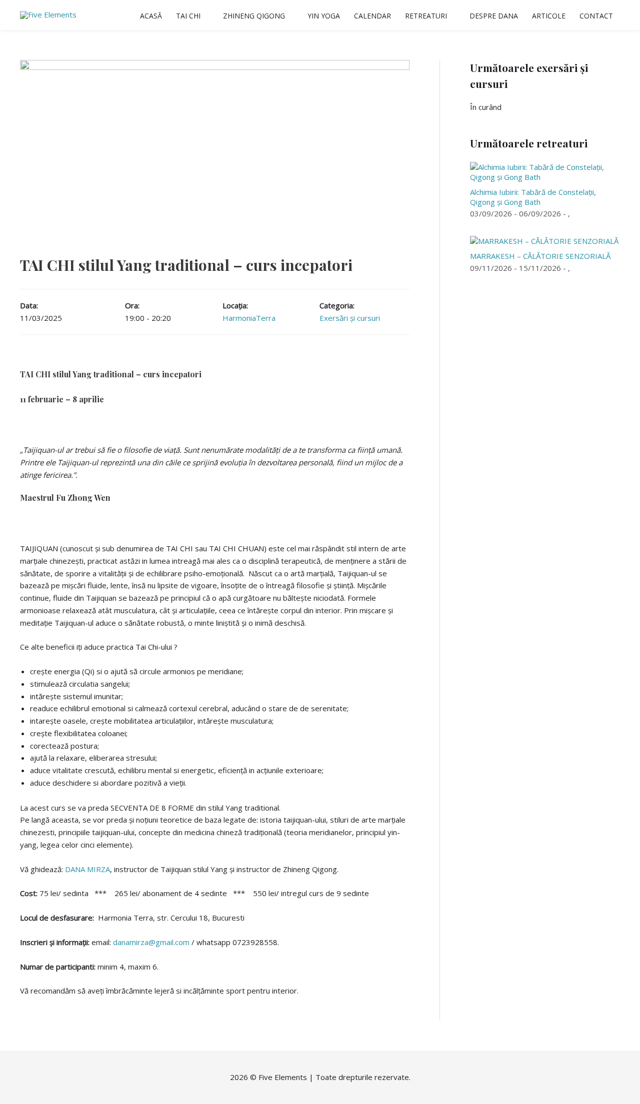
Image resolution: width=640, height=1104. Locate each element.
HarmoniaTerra (249, 318)
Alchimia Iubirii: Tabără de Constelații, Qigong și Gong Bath (533, 197)
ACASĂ (151, 15)
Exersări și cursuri (350, 318)
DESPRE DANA (494, 15)
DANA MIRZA (87, 869)
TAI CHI (188, 15)
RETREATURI (426, 15)
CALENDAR (372, 15)
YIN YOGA (324, 15)
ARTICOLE (549, 15)
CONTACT (596, 15)
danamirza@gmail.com (151, 942)
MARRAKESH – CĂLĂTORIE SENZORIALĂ (540, 256)
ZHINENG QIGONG (254, 15)
